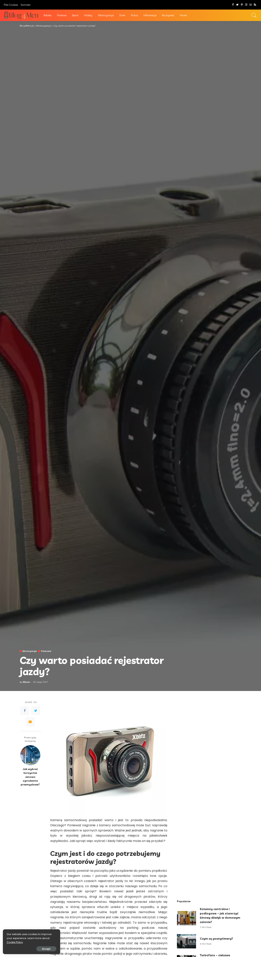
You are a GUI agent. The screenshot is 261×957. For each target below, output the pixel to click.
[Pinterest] (242, 5)
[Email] (30, 721)
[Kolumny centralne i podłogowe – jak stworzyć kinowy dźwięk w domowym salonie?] (186, 918)
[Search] (254, 15)
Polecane (46, 651)
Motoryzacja (30, 651)
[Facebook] (233, 5)
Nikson (26, 682)
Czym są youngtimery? (216, 938)
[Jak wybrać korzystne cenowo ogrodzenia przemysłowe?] (30, 755)
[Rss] (255, 5)
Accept (46, 948)
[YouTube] (250, 5)
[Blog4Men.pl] (21, 15)
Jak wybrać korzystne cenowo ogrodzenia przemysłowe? (30, 776)
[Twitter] (237, 5)
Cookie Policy (15, 942)
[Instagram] (246, 5)
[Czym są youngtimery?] (186, 941)
